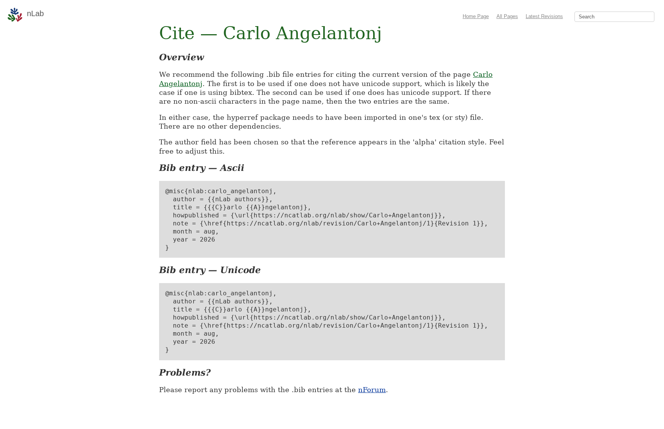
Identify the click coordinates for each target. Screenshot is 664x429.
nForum (372, 390)
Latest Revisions (544, 16)
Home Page (476, 16)
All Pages (507, 16)
